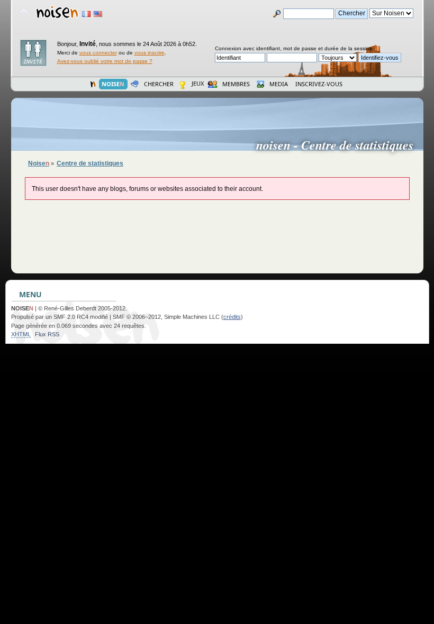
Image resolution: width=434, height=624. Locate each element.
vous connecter (98, 53)
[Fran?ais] (86, 14)
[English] (98, 14)
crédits (232, 317)
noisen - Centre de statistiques (339, 145)
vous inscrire (149, 53)
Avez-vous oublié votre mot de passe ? (104, 61)
